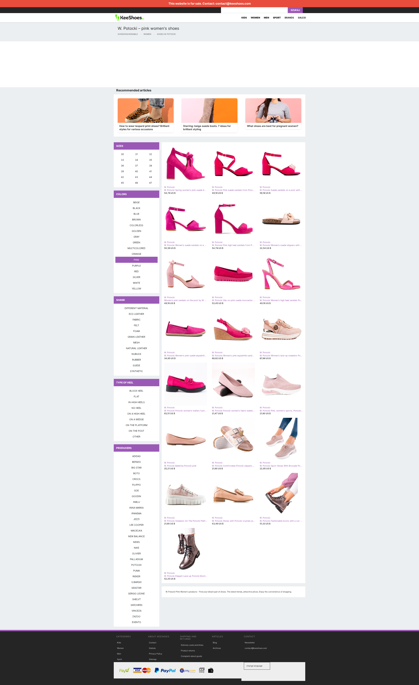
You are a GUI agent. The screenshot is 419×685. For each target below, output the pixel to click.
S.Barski (136, 582)
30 (122, 154)
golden (136, 231)
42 (122, 177)
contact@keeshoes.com (233, 3)
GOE (136, 490)
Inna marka (136, 507)
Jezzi (136, 519)
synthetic (136, 371)
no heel (136, 408)
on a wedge (136, 419)
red (136, 271)
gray (136, 236)
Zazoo (136, 616)
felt (136, 325)
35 (150, 159)
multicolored (136, 248)
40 (136, 171)
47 (150, 182)
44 (150, 177)
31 (136, 154)
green (136, 242)
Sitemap (152, 659)
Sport (119, 659)
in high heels (136, 402)
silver (136, 277)
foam (136, 331)
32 (150, 154)
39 (122, 171)
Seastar (136, 587)
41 (150, 171)
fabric (136, 319)
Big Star (136, 467)
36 (122, 165)
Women (120, 648)
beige (136, 202)
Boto (136, 473)
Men (119, 653)
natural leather (136, 348)
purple (136, 265)
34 (136, 159)
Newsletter (250, 642)
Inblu (136, 502)
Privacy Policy (155, 653)
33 (122, 159)
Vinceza (136, 610)
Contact (152, 642)
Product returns (188, 650)
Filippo (136, 484)
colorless (136, 225)
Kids (119, 642)
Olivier (136, 553)
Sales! (302, 17)
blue (136, 213)
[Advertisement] (98, 64)
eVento (136, 622)
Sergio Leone (136, 593)
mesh (136, 342)
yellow (136, 288)
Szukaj (295, 10)
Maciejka (136, 530)
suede (136, 365)
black (136, 208)
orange (136, 253)
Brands (289, 17)
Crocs (136, 479)
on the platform (136, 425)
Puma (136, 570)
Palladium (136, 559)
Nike (136, 547)
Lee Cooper (136, 524)
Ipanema (136, 513)
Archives (217, 648)
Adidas (136, 456)
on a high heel (136, 413)
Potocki (136, 565)
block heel (136, 390)
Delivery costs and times (192, 645)
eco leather (136, 313)
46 (136, 182)
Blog (215, 642)
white (136, 282)
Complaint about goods (191, 656)
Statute (152, 648)
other (136, 436)
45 (122, 182)
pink (136, 259)
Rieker (136, 576)
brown (136, 219)
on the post (136, 430)
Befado (136, 461)
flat (136, 396)
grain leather (136, 336)
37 (136, 165)
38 (150, 165)
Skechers (136, 605)
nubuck (136, 354)
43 (136, 177)
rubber (136, 359)
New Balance (136, 536)
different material (136, 308)
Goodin (136, 496)
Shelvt (136, 599)
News (136, 542)
